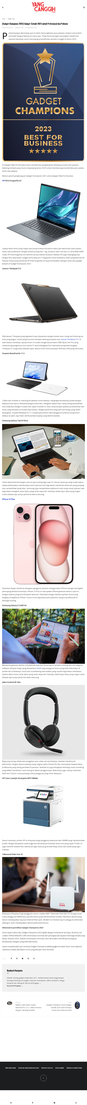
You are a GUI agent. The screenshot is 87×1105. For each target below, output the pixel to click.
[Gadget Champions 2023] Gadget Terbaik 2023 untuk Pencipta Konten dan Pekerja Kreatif (59, 1006)
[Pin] (22, 958)
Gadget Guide (19, 27)
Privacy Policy (47, 1068)
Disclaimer (59, 1068)
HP (3, 180)
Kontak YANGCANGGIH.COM (28, 1068)
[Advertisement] (18, 1042)
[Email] (28, 958)
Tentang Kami (10, 1068)
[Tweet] (17, 958)
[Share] (11, 958)
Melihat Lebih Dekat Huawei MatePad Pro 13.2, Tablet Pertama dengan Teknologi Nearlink (28, 1006)
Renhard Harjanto (7, 27)
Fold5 (39, 668)
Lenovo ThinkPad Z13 (70, 339)
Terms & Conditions (74, 1068)
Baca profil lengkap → (15, 986)
